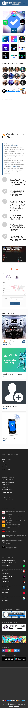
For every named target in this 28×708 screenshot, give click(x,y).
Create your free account (8, 482)
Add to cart (15, 303)
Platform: (6, 298)
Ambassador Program (7, 492)
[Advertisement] (14, 115)
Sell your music (5, 484)
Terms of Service (6, 469)
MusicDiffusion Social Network (9, 500)
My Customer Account (7, 457)
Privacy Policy (5, 472)
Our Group (4, 464)
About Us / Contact (6, 459)
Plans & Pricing (5, 487)
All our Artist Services (7, 489)
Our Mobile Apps (6, 467)
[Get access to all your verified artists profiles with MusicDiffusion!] (14, 22)
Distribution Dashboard (7, 479)
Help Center (5, 462)
